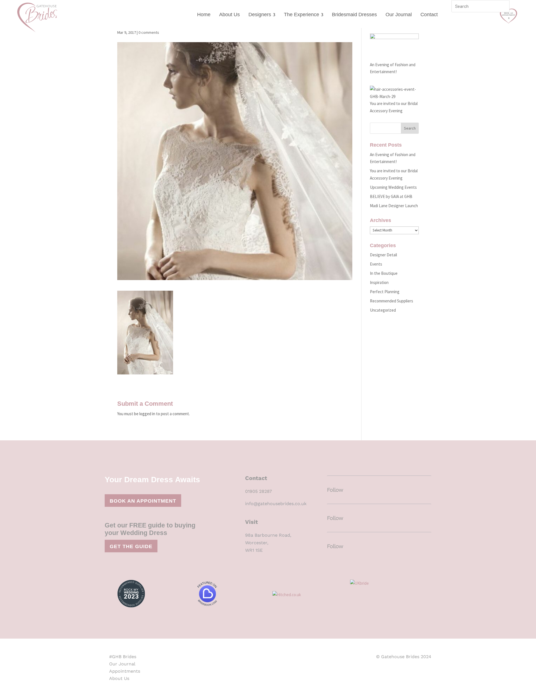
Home (203, 14)
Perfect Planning (384, 291)
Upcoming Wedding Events (393, 187)
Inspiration (379, 282)
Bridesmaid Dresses (354, 14)
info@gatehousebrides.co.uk (276, 503)
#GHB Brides (122, 656)
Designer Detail (383, 254)
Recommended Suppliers (391, 301)
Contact (429, 14)
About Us (229, 14)
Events (376, 264)
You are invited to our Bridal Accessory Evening (394, 107)
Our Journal (399, 14)
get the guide (131, 546)
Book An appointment (143, 501)
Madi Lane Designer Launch (394, 205)
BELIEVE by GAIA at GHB (391, 196)
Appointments (124, 671)
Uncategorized (383, 310)
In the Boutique (384, 273)
